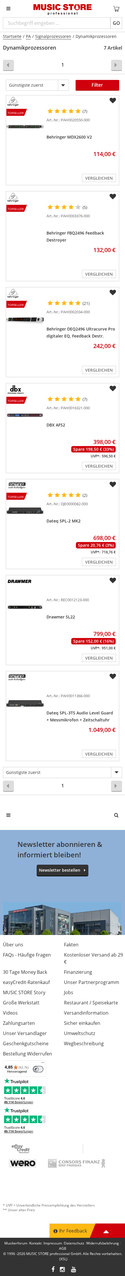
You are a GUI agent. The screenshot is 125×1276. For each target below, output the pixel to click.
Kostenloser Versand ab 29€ (93, 958)
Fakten (71, 944)
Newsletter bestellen (59, 870)
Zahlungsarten (19, 1023)
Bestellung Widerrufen (27, 1053)
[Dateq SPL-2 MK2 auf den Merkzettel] (113, 485)
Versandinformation (86, 1013)
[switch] (38, 1069)
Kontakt (35, 1243)
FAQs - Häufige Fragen (27, 955)
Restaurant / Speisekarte (91, 1002)
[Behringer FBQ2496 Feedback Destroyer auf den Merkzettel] (113, 197)
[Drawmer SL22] (25, 607)
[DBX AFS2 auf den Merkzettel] (113, 389)
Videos (10, 1013)
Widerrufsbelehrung (102, 1243)
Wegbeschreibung (84, 1043)
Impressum (53, 1243)
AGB (62, 1248)
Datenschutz (74, 1243)
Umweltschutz (79, 1033)
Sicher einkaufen (82, 1023)
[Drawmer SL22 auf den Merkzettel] (113, 580)
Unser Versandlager (25, 1033)
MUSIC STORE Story (24, 992)
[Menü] (42, 1063)
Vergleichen (99, 178)
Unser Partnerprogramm (91, 982)
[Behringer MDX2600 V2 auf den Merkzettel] (113, 101)
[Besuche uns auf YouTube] (74, 1270)
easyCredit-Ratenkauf (26, 982)
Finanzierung (78, 972)
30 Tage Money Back (25, 972)
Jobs (68, 992)
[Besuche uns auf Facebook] (53, 1270)
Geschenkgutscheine (26, 1043)
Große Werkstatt (21, 1002)
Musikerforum (15, 1243)
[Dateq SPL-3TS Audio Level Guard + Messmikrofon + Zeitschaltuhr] (25, 703)
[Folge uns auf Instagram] (63, 1270)
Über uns (13, 944)
